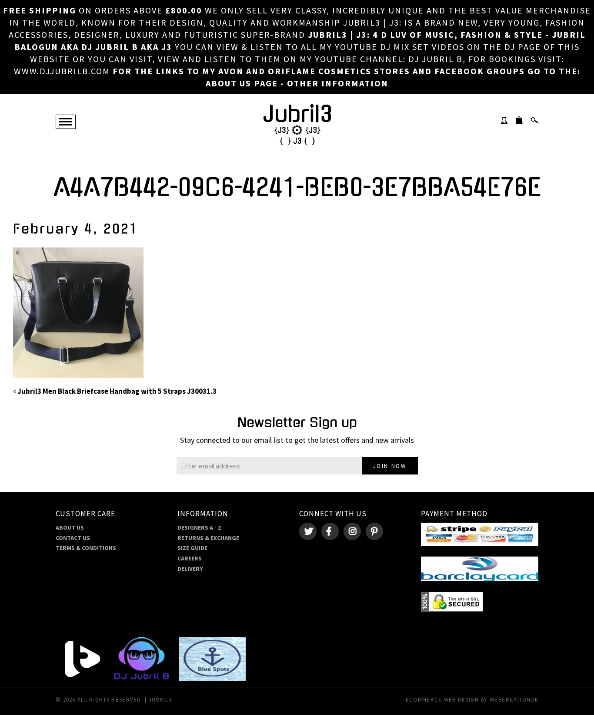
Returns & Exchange (208, 538)
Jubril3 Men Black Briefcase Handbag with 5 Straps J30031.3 (117, 391)
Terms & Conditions (86, 548)
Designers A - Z (199, 527)
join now (390, 466)
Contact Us (73, 538)
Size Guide (192, 548)
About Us (70, 527)
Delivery (190, 569)
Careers (189, 558)
